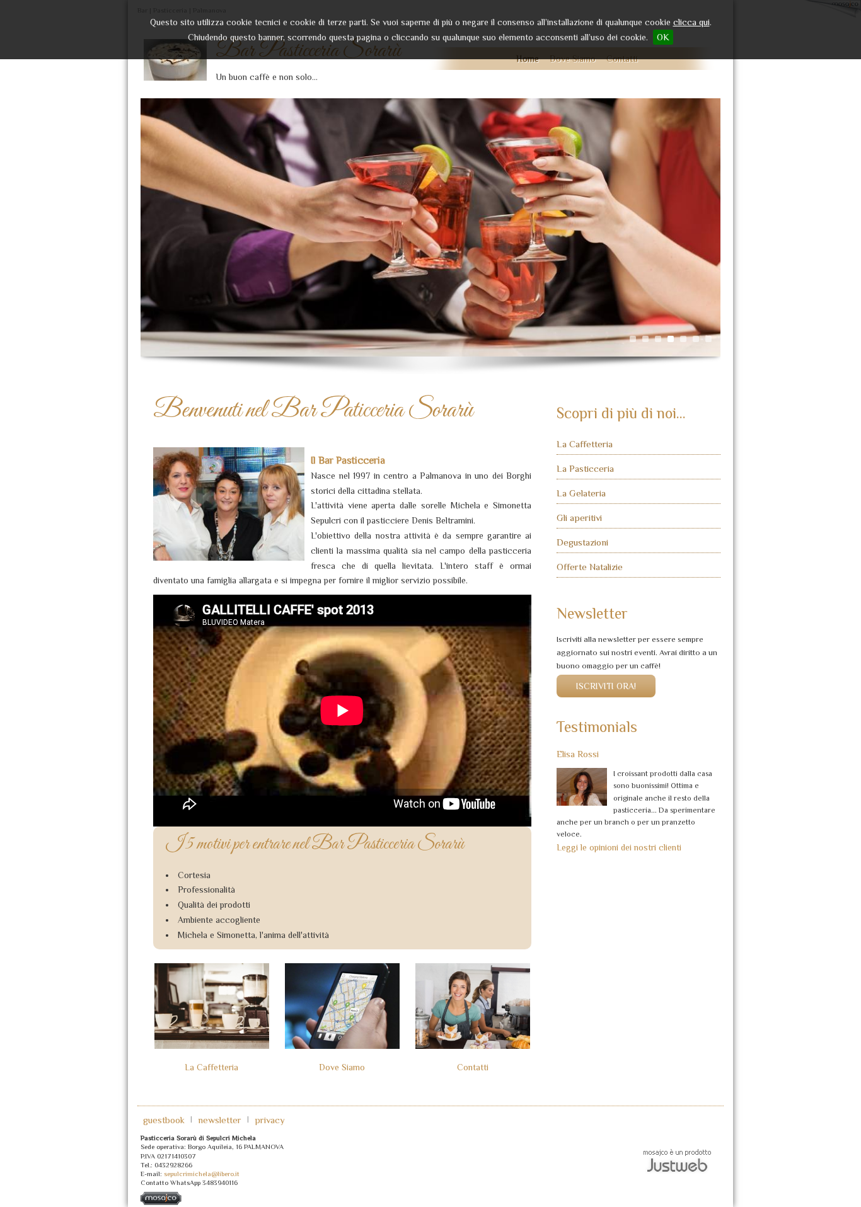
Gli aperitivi (579, 517)
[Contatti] (472, 1006)
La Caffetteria (211, 1067)
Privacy (270, 1119)
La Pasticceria (585, 468)
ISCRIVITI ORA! (606, 686)
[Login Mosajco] (161, 1202)
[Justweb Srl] (677, 1160)
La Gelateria (581, 493)
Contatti (472, 1067)
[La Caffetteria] (211, 1006)
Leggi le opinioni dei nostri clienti (619, 847)
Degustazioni (582, 542)
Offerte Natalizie (590, 566)
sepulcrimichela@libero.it (202, 1173)
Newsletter (219, 1119)
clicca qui (691, 22)
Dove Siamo (342, 1067)
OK (663, 37)
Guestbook (164, 1119)
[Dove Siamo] (342, 1006)
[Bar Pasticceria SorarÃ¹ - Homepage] (175, 62)
